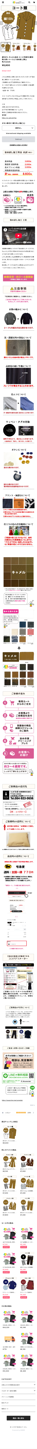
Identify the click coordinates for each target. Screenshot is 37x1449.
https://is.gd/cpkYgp (9, 118)
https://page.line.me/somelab (12, 1100)
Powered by (16, 1430)
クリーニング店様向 (8, 1397)
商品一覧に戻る (18, 1418)
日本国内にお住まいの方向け (18, 145)
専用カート (5, 1409)
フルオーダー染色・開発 (9, 1391)
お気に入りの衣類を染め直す (11, 1385)
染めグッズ (5, 1403)
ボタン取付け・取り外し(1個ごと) (13, 123)
